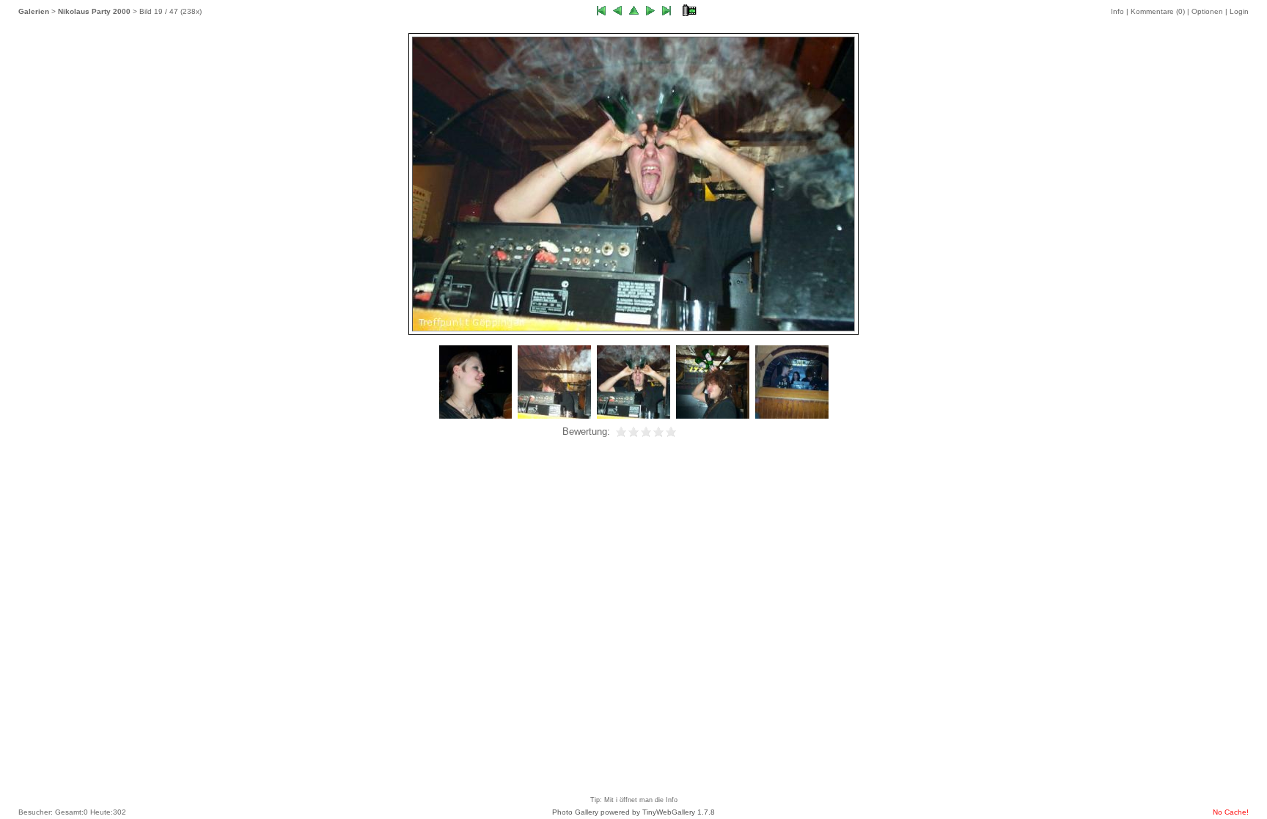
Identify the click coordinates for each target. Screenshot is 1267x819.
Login (1239, 11)
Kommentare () (1158, 11)
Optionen (1207, 11)
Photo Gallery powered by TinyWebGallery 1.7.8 (633, 812)
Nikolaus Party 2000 (94, 11)
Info (1117, 11)
